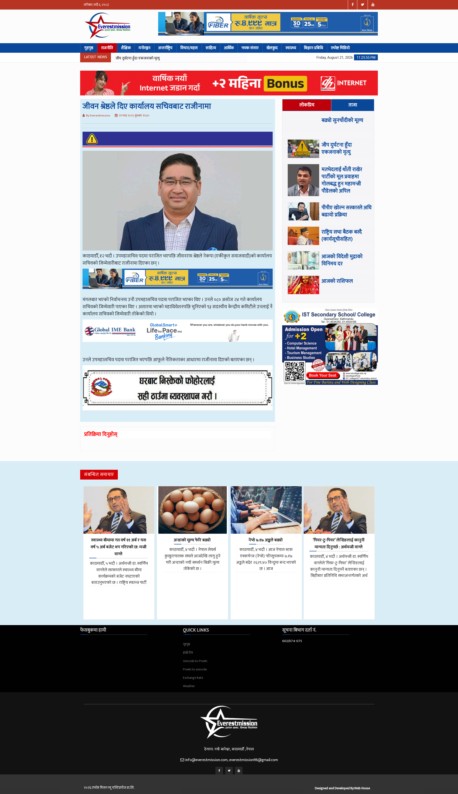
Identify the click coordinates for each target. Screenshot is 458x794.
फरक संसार (250, 48)
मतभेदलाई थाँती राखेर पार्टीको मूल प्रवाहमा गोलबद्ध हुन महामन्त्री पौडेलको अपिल (169, 58)
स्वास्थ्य (291, 48)
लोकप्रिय (306, 105)
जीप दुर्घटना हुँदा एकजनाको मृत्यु (337, 149)
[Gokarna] (178, 391)
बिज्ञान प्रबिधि (313, 48)
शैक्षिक (126, 48)
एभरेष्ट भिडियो (340, 48)
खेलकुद (272, 48)
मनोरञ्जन (144, 48)
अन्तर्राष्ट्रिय (165, 48)
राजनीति (107, 48)
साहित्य (211, 48)
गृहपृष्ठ (88, 48)
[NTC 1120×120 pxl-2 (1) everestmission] (178, 282)
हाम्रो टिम (188, 652)
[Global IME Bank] (178, 334)
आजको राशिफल (337, 281)
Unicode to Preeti (195, 661)
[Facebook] (219, 770)
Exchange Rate (193, 677)
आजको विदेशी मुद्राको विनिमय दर (342, 260)
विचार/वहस (189, 48)
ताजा (353, 105)
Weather (189, 686)
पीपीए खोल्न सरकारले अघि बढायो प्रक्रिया (347, 211)
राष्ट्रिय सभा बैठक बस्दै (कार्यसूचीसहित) (342, 236)
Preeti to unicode (195, 669)
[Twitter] (229, 770)
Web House (362, 788)
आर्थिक (229, 48)
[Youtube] (239, 770)
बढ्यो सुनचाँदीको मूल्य (342, 120)
